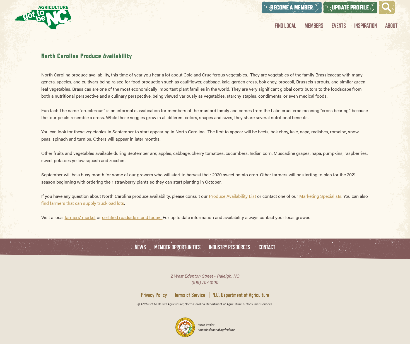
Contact (267, 247)
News (140, 247)
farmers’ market (80, 217)
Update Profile (350, 7)
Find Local (285, 25)
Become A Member (291, 7)
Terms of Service (189, 295)
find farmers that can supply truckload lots (82, 203)
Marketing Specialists (320, 196)
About (391, 25)
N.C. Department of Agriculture (241, 295)
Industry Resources (229, 247)
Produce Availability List (232, 196)
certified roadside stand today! (132, 217)
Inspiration (365, 25)
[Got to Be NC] (43, 17)
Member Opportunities (177, 247)
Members (314, 25)
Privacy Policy (154, 295)
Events (339, 25)
